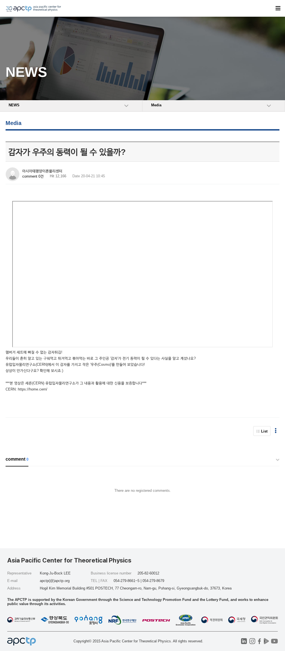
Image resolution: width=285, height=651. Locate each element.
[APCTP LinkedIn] (243, 641)
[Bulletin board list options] (275, 431)
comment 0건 (33, 176)
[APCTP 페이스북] (259, 641)
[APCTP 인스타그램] (252, 641)
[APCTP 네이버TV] (266, 641)
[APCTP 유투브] (274, 641)
